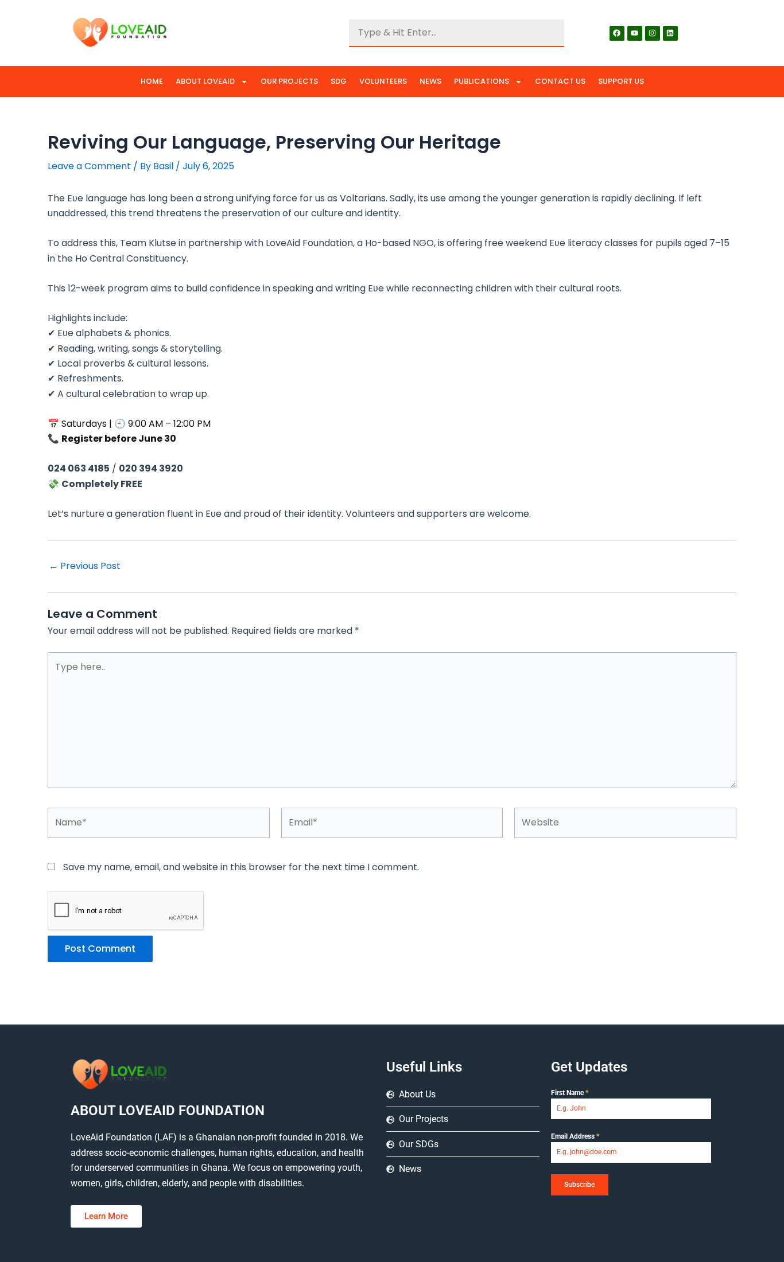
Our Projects (289, 81)
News (430, 81)
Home (152, 81)
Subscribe (579, 1185)
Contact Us (560, 81)
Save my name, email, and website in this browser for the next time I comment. (241, 867)
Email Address (575, 1136)
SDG (339, 81)
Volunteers (383, 81)
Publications (481, 81)
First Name (569, 1093)
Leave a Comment (89, 166)
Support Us (621, 81)
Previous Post (85, 566)
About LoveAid (205, 81)
